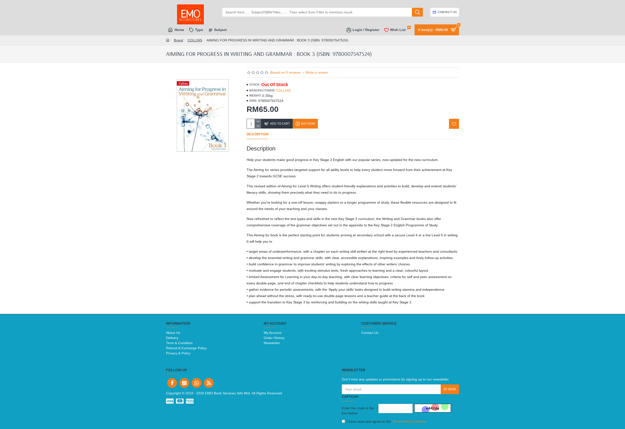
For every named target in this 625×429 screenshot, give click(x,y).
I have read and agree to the (386, 421)
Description (257, 134)
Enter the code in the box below (358, 410)
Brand (178, 40)
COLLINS (195, 40)
